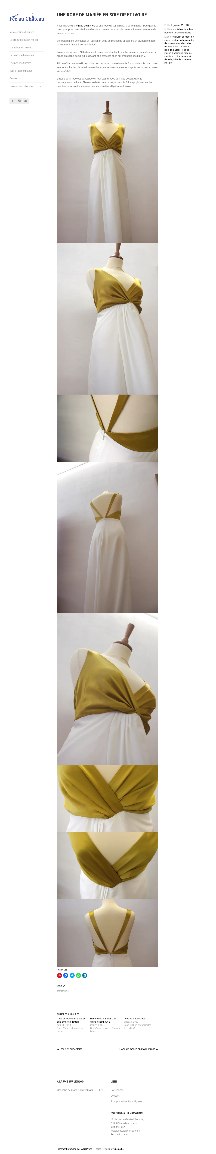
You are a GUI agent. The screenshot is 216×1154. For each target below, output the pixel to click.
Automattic (118, 1149)
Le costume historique (21, 55)
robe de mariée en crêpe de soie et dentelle (178, 56)
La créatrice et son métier (23, 39)
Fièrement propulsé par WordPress (74, 1149)
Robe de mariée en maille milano (137, 1049)
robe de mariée (86, 25)
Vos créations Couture (21, 32)
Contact (14, 78)
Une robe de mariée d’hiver (72, 1090)
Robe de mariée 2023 (134, 1018)
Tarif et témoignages (21, 70)
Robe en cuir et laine (71, 1049)
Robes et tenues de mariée (177, 33)
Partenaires (117, 1090)
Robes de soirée (185, 29)
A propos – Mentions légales (126, 1101)
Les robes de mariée (20, 47)
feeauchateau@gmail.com (125, 1130)
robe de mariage (172, 50)
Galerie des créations (21, 86)
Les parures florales (20, 63)
